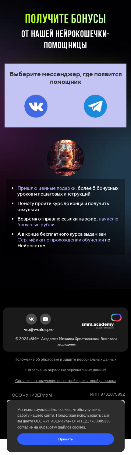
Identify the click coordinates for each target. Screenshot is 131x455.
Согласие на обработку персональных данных (65, 370)
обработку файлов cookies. (62, 427)
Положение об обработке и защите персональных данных (65, 359)
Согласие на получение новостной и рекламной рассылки (65, 381)
